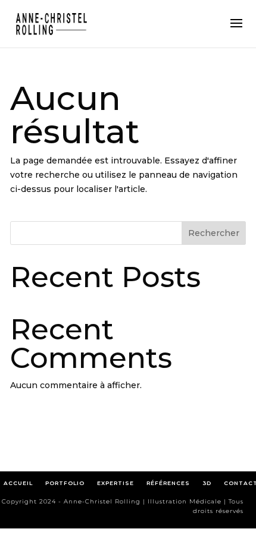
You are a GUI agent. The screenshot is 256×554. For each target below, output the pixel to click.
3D (206, 483)
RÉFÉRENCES (170, 483)
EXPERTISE (115, 483)
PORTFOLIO (65, 483)
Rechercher (213, 233)
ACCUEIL (18, 483)
